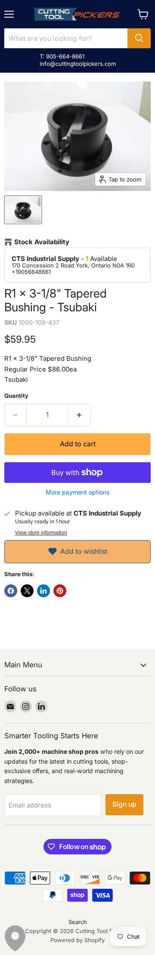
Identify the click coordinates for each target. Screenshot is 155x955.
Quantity (16, 396)
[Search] (139, 38)
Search (77, 921)
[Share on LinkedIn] (43, 590)
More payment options (77, 492)
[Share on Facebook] (10, 590)
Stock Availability (41, 242)
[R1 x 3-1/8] (23, 210)
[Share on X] (27, 590)
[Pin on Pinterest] (59, 590)
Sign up (124, 804)
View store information (41, 533)
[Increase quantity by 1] (79, 415)
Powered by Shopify (77, 940)
